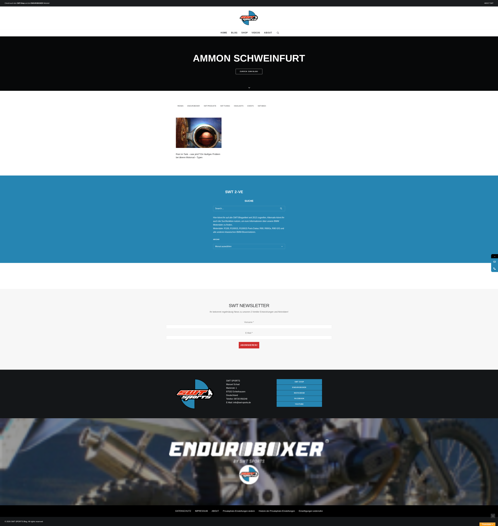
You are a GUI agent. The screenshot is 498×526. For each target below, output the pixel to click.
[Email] (494, 261)
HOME (224, 33)
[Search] (249, 208)
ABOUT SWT (488, 3)
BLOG (234, 33)
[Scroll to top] (493, 516)
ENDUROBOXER (37, 3)
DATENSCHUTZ (183, 511)
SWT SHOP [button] (299, 382)
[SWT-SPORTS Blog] (249, 18)
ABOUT (268, 33)
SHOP (244, 33)
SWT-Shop (21, 3)
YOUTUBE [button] (299, 404)
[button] (278, 32)
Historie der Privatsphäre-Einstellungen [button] (277, 511)
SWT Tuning (225, 106)
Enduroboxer (193, 106)
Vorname (249, 322)
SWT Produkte (210, 106)
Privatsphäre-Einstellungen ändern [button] (239, 511)
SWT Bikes (262, 106)
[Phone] (494, 268)
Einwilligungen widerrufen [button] (311, 511)
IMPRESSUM (201, 511)
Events (250, 106)
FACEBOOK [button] (299, 398)
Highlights (238, 106)
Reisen (180, 106)
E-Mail (249, 333)
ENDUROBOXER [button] (299, 387)
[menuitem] (488, 3)
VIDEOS (256, 33)
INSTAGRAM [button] (299, 393)
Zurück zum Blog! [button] (249, 71)
